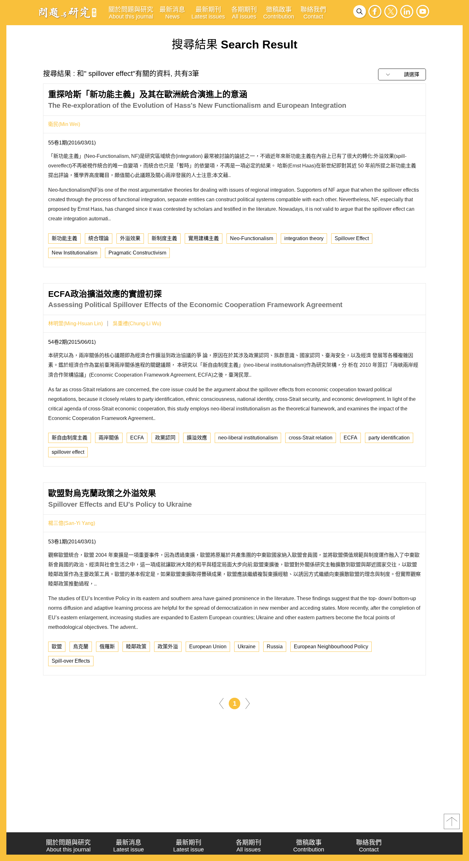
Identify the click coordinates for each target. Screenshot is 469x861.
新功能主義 (64, 238)
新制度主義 (164, 238)
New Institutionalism (74, 252)
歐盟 (57, 646)
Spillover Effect (352, 238)
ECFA (137, 437)
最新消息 (172, 13)
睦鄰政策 (136, 646)
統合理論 (98, 238)
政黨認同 (165, 437)
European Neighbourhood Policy (331, 646)
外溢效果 (130, 238)
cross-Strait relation (310, 437)
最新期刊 (208, 13)
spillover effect (68, 452)
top (452, 821)
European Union (208, 646)
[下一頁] (247, 703)
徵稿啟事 (278, 13)
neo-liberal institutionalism (248, 437)
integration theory (304, 238)
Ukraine (247, 646)
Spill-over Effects (71, 661)
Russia (275, 646)
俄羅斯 (107, 646)
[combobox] (402, 74)
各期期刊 (244, 13)
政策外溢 (168, 646)
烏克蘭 (80, 646)
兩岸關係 (109, 437)
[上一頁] (221, 703)
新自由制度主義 (69, 437)
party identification (389, 437)
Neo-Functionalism (251, 238)
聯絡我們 (313, 13)
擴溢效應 (197, 437)
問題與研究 (68, 12)
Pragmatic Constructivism (137, 252)
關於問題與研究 (130, 13)
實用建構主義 (203, 238)
